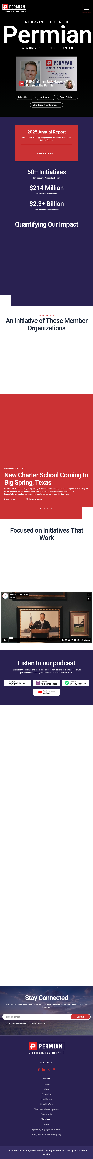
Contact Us (46, 1114)
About (47, 1089)
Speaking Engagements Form (46, 1129)
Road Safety (46, 1104)
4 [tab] (51, 513)
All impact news (34, 504)
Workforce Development (46, 1109)
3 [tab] (47, 513)
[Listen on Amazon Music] (17, 687)
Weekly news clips (38, 1023)
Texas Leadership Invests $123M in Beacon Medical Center (39, 482)
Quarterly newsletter (17, 1023)
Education (46, 1094)
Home (47, 1084)
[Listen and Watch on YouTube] (46, 697)
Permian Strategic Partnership (28, 1150)
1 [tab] (40, 513)
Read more (9, 504)
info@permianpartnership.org (46, 1134)
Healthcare (46, 1099)
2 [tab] (44, 513)
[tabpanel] (46, 457)
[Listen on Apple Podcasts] (46, 687)
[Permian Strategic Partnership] (14, 8)
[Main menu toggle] (86, 8)
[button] (24, 97)
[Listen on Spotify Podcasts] (75, 687)
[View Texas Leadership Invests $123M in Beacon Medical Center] (46, 435)
